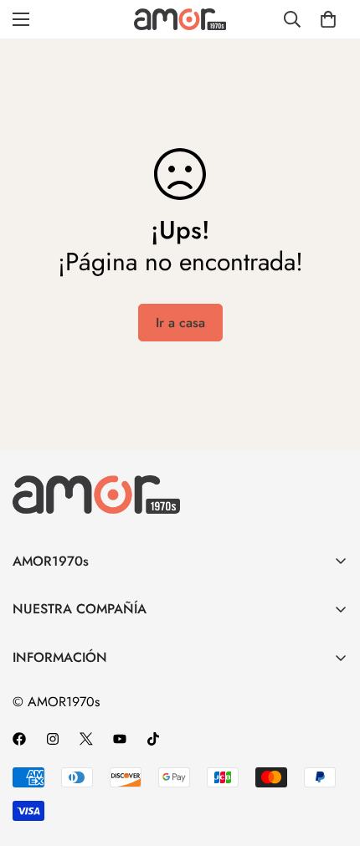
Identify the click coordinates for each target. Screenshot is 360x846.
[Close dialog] (327, 546)
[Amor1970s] (180, 19)
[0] (328, 19)
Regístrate (180, 789)
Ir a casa (180, 322)
